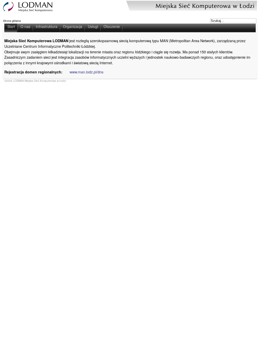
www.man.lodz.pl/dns (86, 71)
